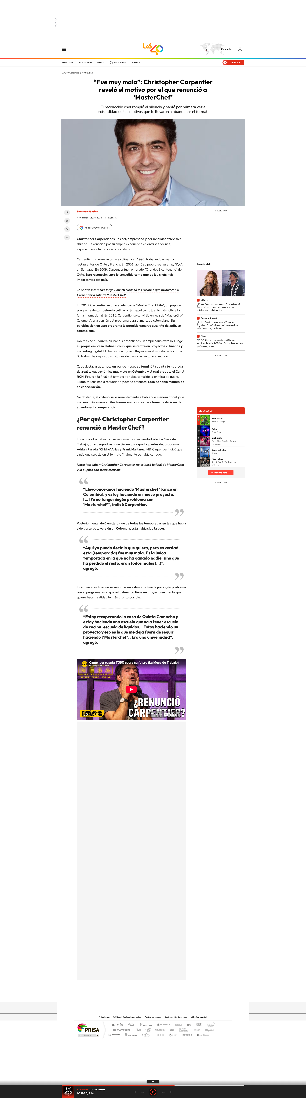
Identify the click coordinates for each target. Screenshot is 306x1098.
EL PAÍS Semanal (183, 1029)
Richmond (114, 1034)
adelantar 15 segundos (163, 1092)
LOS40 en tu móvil (199, 1017)
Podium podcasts (146, 1034)
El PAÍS (116, 1025)
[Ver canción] (205, 420)
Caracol (209, 1025)
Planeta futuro (195, 1029)
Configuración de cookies (176, 1017)
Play (153, 1091)
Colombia (226, 49)
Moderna (130, 1034)
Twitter (67, 221)
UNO (138, 1029)
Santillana (147, 1025)
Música (100, 62)
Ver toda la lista (219, 472)
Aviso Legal (104, 1017)
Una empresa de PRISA (88, 1027)
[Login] (240, 49)
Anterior (135, 1092)
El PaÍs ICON (159, 1034)
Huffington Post (120, 1029)
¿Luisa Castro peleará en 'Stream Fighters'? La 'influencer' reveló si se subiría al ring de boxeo (217, 325)
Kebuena (206, 1029)
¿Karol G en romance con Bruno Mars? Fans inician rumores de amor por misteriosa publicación (218, 307)
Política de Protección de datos (127, 1017)
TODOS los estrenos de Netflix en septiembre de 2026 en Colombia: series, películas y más (220, 343)
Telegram (67, 237)
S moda (173, 1034)
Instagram (146, 995)
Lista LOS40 (68, 62)
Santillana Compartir (164, 1025)
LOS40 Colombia (153, 49)
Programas (120, 62)
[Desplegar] (153, 1081)
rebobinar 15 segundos (143, 1092)
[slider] (153, 1085)
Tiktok (140, 995)
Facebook (67, 212)
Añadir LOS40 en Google (97, 227)
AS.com (187, 1025)
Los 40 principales (132, 1025)
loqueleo (187, 1034)
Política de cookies (153, 1017)
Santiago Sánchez (87, 211)
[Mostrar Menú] (65, 49)
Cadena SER (177, 1025)
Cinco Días (160, 1029)
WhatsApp (67, 229)
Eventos (136, 62)
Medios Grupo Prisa (88, 1035)
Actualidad (85, 62)
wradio (148, 1029)
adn (198, 1025)
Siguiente (171, 1092)
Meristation (202, 1034)
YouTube (153, 995)
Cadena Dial (172, 1029)
